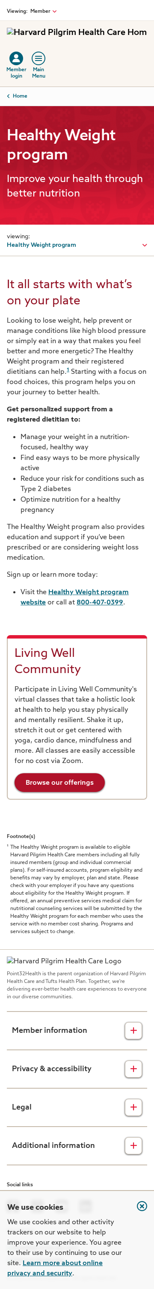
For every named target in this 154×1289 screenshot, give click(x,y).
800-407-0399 (100, 602)
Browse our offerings (60, 783)
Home (20, 96)
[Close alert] (137, 1210)
